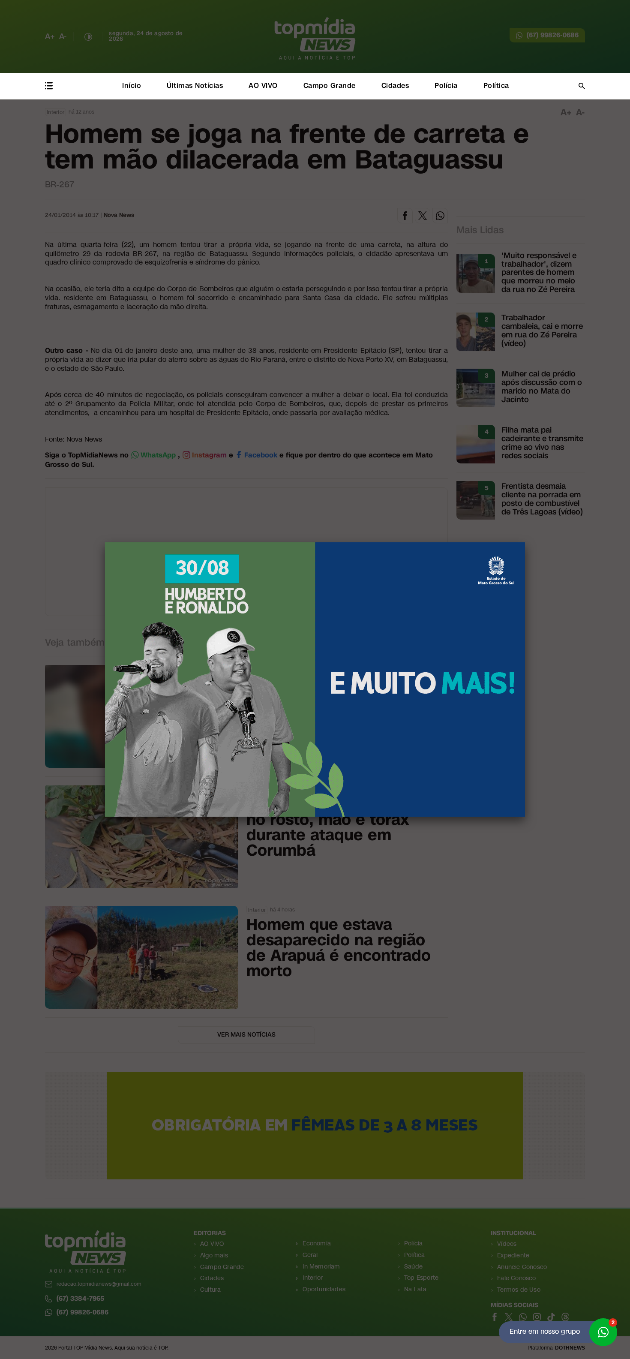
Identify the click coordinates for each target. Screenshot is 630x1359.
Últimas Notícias (195, 85)
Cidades (395, 85)
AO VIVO (263, 85)
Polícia (446, 85)
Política (496, 85)
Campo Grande (329, 85)
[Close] (525, 542)
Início (131, 85)
